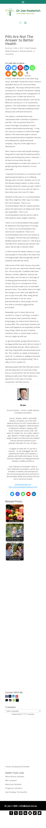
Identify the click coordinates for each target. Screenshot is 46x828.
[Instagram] (17, 494)
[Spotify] (23, 494)
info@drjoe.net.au (28, 806)
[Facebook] (8, 68)
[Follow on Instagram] (21, 813)
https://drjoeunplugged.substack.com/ (23, 487)
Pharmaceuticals (26, 51)
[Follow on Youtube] (30, 813)
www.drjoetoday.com (23, 484)
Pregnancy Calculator (13, 788)
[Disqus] (23, 591)
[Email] (14, 74)
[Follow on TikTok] (35, 813)
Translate (30, 714)
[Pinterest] (20, 68)
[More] (20, 74)
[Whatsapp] (32, 68)
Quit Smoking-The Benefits (16, 792)
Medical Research (12, 51)
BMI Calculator (11, 780)
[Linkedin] (26, 68)
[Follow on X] (16, 813)
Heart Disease (30, 48)
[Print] (8, 74)
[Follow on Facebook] (11, 813)
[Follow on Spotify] (39, 813)
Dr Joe (9, 48)
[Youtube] (28, 494)
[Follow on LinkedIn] (25, 813)
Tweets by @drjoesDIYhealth (17, 766)
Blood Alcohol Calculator (14, 776)
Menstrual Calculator (13, 784)
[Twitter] (14, 68)
